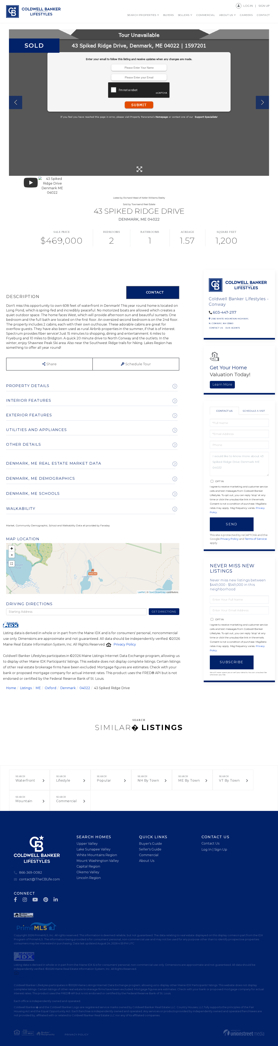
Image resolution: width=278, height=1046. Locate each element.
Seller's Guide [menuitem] (150, 849)
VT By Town (229, 780)
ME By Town (189, 780)
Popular (104, 780)
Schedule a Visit (254, 410)
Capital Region (88, 866)
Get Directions (164, 611)
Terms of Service (256, 538)
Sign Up (264, 5)
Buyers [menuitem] (168, 14)
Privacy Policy (125, 644)
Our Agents (232, 328)
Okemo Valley (88, 872)
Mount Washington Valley (98, 861)
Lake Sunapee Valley (94, 849)
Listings (26, 688)
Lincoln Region (89, 878)
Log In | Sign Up (214, 849)
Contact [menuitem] (263, 14)
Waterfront (25, 780)
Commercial (66, 801)
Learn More (222, 384)
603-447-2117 (224, 312)
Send (231, 524)
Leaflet (141, 592)
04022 (85, 688)
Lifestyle (63, 780)
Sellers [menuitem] (183, 14)
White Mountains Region (97, 855)
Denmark (68, 688)
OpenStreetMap (157, 592)
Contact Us (216, 328)
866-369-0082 (30, 872)
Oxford (50, 688)
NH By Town (148, 780)
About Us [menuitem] (226, 14)
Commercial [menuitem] (205, 14)
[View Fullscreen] (12, 564)
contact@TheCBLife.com (39, 879)
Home (11, 688)
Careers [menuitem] (246, 14)
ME (38, 688)
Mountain (23, 801)
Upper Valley (87, 844)
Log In (248, 5)
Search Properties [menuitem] (141, 14)
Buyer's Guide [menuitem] (150, 844)
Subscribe (232, 662)
